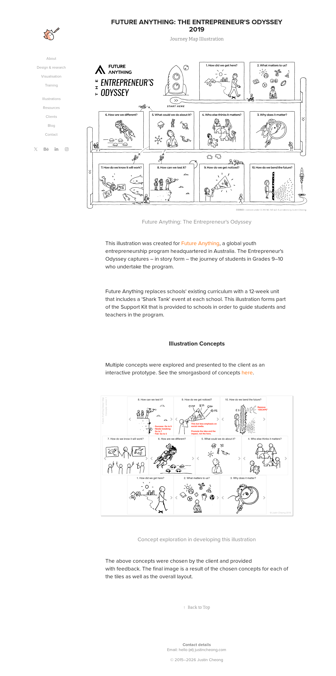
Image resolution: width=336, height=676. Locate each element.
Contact (51, 134)
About (51, 58)
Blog (51, 125)
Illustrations (51, 98)
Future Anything (200, 243)
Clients (51, 116)
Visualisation (51, 76)
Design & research (51, 67)
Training (51, 85)
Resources (51, 107)
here (247, 372)
